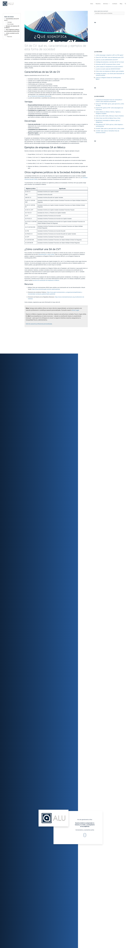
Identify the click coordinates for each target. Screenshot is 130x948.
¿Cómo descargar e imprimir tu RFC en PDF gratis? (109, 55)
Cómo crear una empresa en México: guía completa (110, 71)
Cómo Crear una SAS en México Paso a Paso (108, 118)
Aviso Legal (75, 310)
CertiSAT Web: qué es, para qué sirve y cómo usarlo (110, 128)
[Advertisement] (109, 34)
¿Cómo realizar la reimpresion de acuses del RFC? (109, 66)
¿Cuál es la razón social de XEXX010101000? (108, 69)
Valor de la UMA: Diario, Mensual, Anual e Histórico (110, 116)
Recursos (9, 36)
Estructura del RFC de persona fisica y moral (108, 64)
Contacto (114, 3)
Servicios (105, 3)
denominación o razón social (46, 254)
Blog (121, 3)
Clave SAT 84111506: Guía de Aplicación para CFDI (109, 57)
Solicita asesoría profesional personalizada (39, 324)
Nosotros (98, 3)
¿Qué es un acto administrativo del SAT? (107, 59)
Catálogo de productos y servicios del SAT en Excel (110, 62)
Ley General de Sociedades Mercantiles (40, 96)
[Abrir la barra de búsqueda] (125, 4)
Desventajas (10, 24)
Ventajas (9, 22)
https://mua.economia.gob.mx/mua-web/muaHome (46, 289)
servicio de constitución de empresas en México (46, 280)
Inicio (91, 3)
